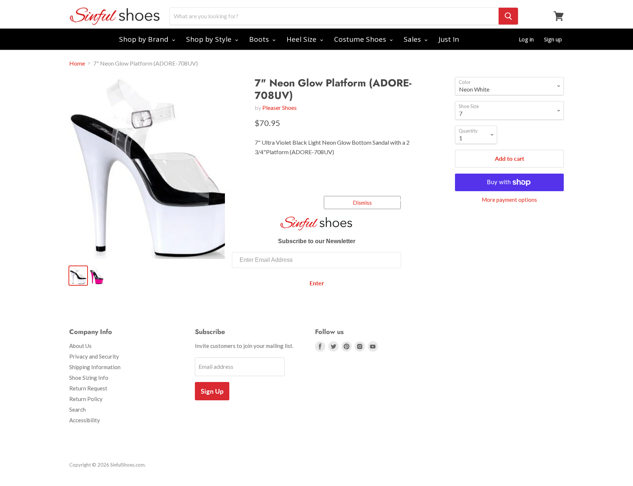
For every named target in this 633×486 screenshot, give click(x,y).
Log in (526, 39)
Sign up (553, 39)
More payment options (509, 200)
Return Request (88, 388)
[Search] (508, 16)
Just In (448, 39)
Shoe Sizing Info (88, 377)
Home (77, 63)
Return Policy (86, 399)
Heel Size (302, 39)
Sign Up (212, 391)
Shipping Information (95, 367)
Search (77, 409)
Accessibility (84, 420)
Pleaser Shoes (279, 107)
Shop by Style (209, 39)
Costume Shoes (361, 39)
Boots (260, 39)
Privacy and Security (94, 356)
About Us (80, 345)
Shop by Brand (144, 39)
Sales (413, 39)
